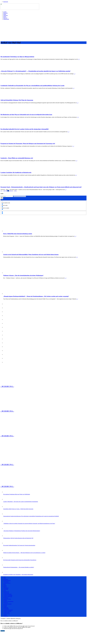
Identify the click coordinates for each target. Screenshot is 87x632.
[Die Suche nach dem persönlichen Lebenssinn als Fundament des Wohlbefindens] (5, 307)
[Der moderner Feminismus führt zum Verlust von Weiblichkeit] (5, 492)
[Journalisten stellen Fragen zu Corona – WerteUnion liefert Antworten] (5, 506)
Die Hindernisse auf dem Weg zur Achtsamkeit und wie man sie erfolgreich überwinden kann (26, 114)
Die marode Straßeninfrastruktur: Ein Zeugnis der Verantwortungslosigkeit (19, 545)
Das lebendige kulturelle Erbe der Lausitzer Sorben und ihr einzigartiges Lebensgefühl (24, 129)
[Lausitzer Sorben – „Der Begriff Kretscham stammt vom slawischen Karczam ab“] (5, 350)
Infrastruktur (6, 587)
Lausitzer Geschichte (7, 595)
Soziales (5, 606)
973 (15, 190)
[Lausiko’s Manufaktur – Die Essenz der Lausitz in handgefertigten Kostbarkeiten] (5, 499)
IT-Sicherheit (6, 608)
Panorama (5, 13)
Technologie (6, 581)
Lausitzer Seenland (7, 603)
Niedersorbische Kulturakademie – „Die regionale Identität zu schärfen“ (18, 567)
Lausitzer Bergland (7, 594)
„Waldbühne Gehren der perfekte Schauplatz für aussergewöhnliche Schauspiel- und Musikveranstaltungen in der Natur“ (29, 523)
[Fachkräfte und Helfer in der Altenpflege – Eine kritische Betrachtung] (5, 572)
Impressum (5, 1)
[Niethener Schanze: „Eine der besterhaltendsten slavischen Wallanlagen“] (13, 272)
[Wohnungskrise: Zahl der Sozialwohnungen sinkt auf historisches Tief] (5, 535)
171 (12, 190)
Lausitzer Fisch (6, 613)
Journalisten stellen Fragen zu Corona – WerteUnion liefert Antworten (18, 508)
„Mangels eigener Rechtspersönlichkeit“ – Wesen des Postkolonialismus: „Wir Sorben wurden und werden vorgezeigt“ (36, 296)
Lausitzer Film (6, 612)
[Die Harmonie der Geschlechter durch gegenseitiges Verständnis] (5, 304)
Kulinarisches (6, 592)
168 (6, 190)
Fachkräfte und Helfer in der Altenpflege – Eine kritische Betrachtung (18, 574)
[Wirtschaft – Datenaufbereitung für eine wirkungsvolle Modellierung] (5, 311)
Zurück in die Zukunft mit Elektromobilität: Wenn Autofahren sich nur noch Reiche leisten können (31, 254)
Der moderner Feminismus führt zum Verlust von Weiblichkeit (16, 494)
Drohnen (5, 600)
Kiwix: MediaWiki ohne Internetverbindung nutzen (17, 233)
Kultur (4, 16)
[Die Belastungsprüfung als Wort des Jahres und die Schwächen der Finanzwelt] (5, 362)
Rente (4, 584)
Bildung (5, 586)
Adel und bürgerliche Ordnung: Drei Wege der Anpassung (17, 100)
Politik (4, 14)
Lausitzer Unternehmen (8, 601)
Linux (4, 590)
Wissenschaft (6, 19)
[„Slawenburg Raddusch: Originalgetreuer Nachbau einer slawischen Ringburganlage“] (5, 528)
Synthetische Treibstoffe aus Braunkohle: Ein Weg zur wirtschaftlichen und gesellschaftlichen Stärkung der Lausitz (32, 85)
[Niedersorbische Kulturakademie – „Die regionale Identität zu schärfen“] (5, 565)
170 (10, 190)
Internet (5, 585)
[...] (79, 59)
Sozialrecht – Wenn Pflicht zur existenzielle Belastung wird (17, 158)
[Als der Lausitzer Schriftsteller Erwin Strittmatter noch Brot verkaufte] (5, 338)
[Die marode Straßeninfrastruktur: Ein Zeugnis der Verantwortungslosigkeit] (5, 543)
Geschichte (5, 589)
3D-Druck (5, 602)
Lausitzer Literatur (7, 611)
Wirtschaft (5, 15)
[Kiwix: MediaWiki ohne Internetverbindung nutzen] (13, 231)
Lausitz (4, 11)
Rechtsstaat (5, 597)
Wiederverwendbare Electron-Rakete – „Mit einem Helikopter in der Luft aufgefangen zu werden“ (24, 552)
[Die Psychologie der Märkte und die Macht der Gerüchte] (5, 323)
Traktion (5, 614)
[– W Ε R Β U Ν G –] (12, 383)
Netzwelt (5, 17)
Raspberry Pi (6, 591)
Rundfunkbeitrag (7, 580)
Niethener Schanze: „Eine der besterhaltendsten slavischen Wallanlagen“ (23, 275)
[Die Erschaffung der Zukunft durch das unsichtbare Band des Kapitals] (5, 354)
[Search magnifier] (2, 198)
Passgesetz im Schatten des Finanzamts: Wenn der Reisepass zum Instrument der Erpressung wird (28, 143)
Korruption (5, 579)
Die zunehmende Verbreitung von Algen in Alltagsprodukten (17, 56)
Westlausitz (5, 607)
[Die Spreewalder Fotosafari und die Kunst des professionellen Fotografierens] (5, 557)
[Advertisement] (43, 30)
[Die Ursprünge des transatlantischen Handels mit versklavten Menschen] (5, 358)
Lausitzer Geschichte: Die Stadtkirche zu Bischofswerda (16, 172)
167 (4, 190)
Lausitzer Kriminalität (8, 610)
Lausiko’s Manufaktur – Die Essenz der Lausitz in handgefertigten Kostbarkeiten (20, 501)
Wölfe (4, 578)
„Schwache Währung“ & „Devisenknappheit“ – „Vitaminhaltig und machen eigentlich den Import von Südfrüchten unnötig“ (36, 71)
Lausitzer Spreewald (7, 596)
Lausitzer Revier (6, 583)
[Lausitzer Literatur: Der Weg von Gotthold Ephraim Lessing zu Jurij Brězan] (5, 335)
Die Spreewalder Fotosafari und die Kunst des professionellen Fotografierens (19, 560)
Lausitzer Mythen (7, 599)
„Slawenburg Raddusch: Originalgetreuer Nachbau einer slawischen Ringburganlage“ (21, 530)
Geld (4, 576)
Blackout (5, 605)
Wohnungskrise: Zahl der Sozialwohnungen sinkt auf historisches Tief (18, 538)
